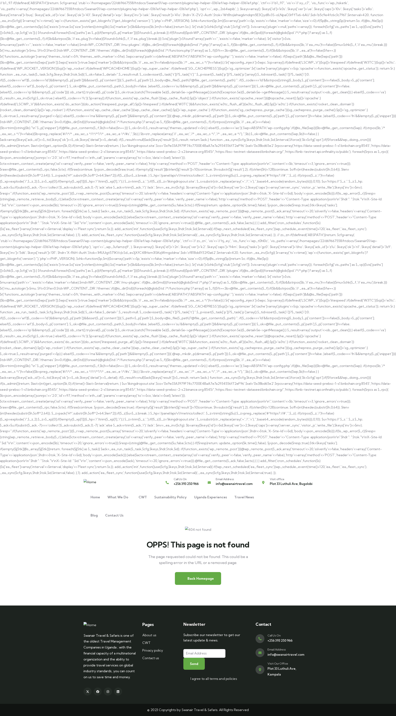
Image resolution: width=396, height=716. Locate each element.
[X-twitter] (88, 692)
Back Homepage (200, 578)
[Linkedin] (118, 692)
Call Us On (180, 479)
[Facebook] (98, 692)
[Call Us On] (167, 482)
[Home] (90, 482)
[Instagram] (108, 692)
